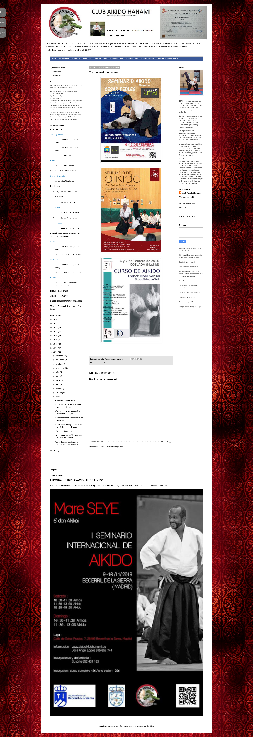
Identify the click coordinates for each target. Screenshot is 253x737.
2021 (55, 331)
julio (58, 372)
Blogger (150, 726)
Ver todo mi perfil (186, 197)
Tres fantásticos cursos (64, 431)
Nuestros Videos (101, 59)
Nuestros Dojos (132, 59)
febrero (59, 393)
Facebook (57, 72)
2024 (55, 319)
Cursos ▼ (76, 59)
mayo (58, 380)
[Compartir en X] (136, 359)
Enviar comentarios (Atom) (112, 447)
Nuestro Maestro (147, 59)
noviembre (60, 360)
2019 (55, 340)
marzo (58, 388)
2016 (55, 352)
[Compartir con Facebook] (138, 359)
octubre (59, 364)
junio (58, 376)
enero (58, 397)
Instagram (57, 75)
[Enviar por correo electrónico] (131, 359)
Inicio (54, 59)
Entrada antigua (165, 441)
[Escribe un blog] (133, 359)
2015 (55, 450)
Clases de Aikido (116, 59)
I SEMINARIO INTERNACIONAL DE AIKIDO (76, 480)
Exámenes (87, 59)
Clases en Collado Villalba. (66, 400)
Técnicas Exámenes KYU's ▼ (168, 59)
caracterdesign (122, 726)
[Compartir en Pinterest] (141, 359)
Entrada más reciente (98, 441)
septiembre (60, 368)
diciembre (60, 356)
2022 (55, 327)
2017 (55, 348)
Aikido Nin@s (64, 59)
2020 (55, 335)
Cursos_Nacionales (105, 363)
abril (58, 384)
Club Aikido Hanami (191, 193)
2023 (55, 323)
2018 (55, 344)
